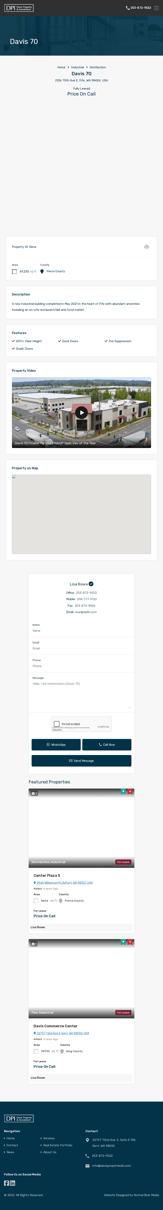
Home (61, 67)
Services (49, 1138)
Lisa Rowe (79, 584)
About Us (49, 1152)
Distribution (98, 67)
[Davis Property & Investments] (19, 11)
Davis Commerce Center (56, 1026)
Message (38, 677)
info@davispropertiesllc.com (111, 1166)
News (10, 1152)
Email (36, 642)
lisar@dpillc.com (86, 612)
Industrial (77, 67)
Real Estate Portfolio (57, 1145)
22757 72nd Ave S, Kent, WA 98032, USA (62, 1033)
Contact (12, 1145)
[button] (85, 514)
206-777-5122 (87, 599)
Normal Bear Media (146, 1195)
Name (36, 624)
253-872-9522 (141, 8)
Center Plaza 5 (47, 875)
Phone (37, 660)
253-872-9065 (85, 605)
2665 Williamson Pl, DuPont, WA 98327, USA (64, 883)
